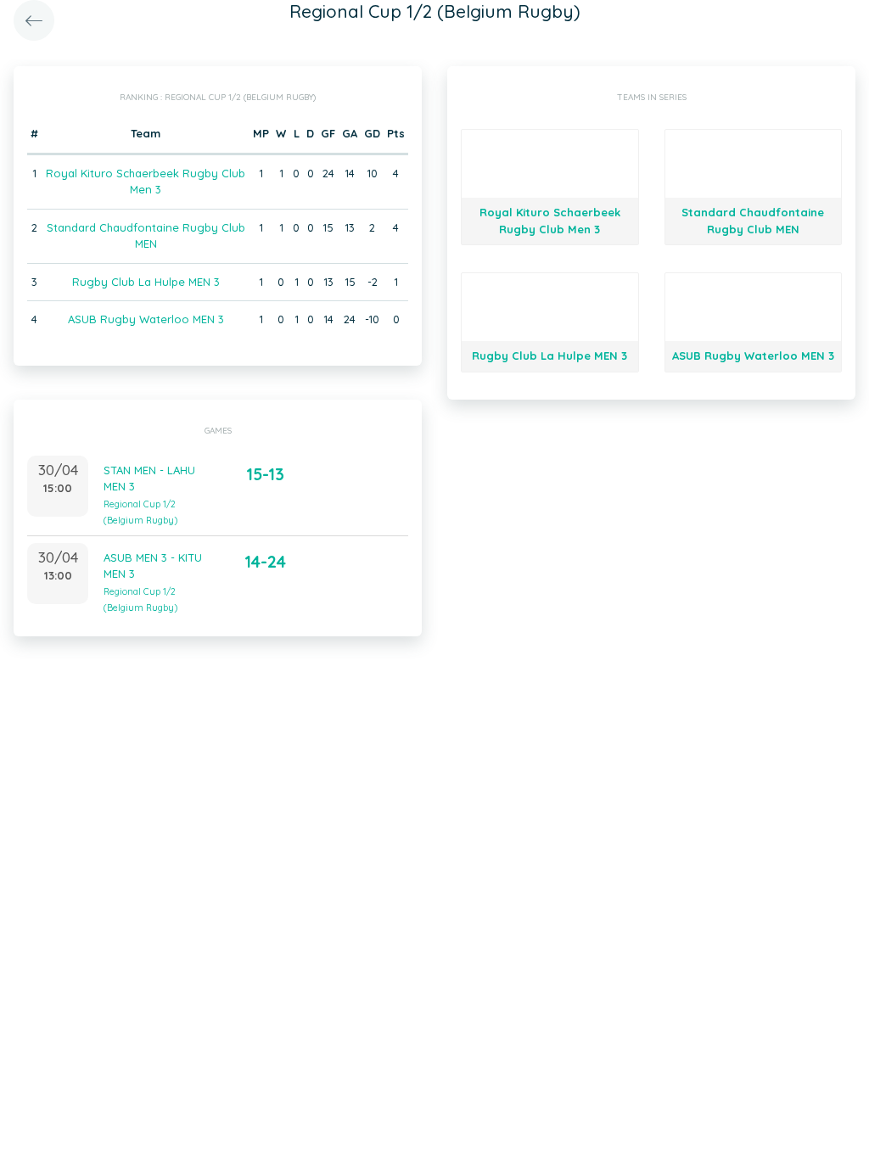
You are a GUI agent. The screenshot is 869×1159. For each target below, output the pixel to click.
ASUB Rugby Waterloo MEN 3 (146, 319)
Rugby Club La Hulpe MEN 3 (146, 281)
